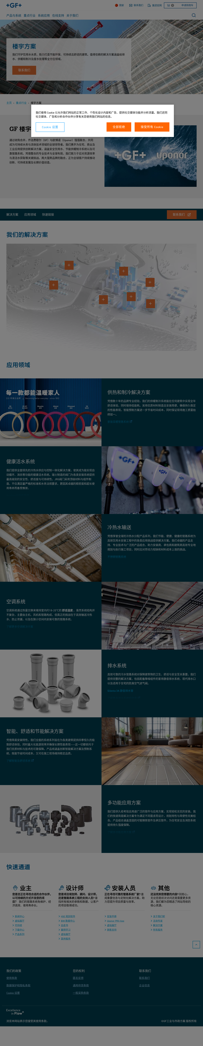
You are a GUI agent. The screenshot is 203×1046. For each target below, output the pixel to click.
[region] (102, 121)
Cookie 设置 (50, 127)
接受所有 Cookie (152, 127)
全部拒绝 (119, 127)
